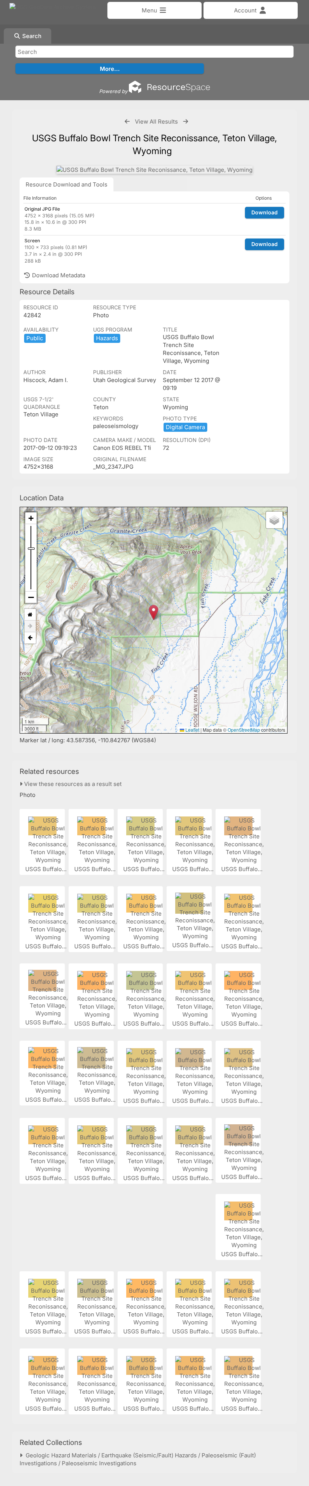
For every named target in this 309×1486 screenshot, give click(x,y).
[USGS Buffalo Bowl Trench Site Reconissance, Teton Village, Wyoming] (154, 170)
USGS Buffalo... (46, 869)
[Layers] (274, 520)
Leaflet (191, 729)
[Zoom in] (31, 518)
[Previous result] (127, 121)
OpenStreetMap (244, 729)
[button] (153, 612)
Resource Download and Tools (66, 184)
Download (264, 212)
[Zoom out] (31, 597)
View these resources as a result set (72, 783)
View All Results (156, 121)
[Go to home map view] (30, 615)
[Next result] (186, 121)
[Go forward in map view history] (30, 626)
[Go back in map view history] (30, 638)
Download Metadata (58, 275)
